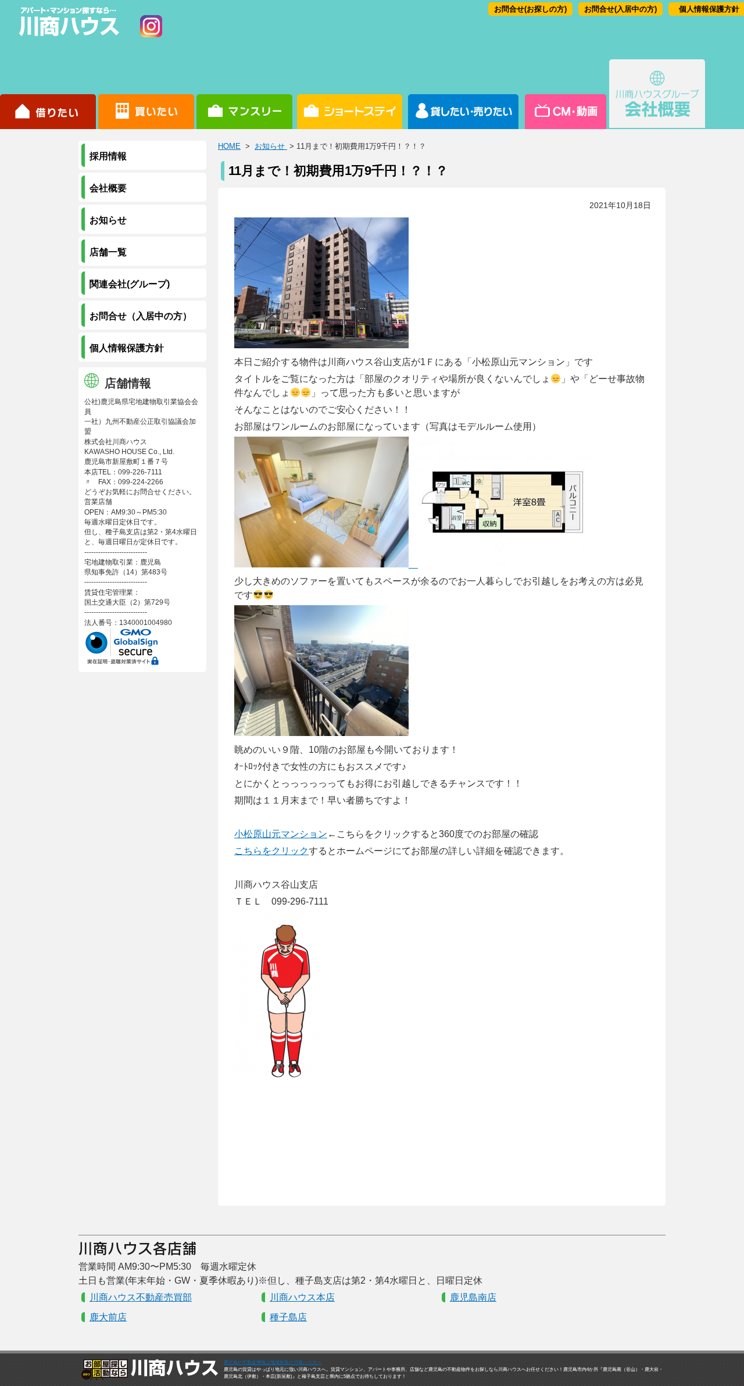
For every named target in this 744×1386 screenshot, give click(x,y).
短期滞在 (244, 94)
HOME (229, 146)
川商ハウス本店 (302, 1297)
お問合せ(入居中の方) (620, 9)
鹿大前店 (108, 1317)
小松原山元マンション (280, 834)
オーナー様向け (463, 94)
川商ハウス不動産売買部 (141, 1297)
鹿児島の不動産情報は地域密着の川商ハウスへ (272, 1362)
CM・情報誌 (565, 94)
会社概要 (657, 94)
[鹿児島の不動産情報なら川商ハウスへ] (67, 38)
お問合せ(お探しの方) (530, 9)
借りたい (48, 94)
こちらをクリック (271, 851)
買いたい (146, 94)
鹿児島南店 (473, 1297)
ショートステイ (350, 94)
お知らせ (271, 146)
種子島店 (288, 1317)
